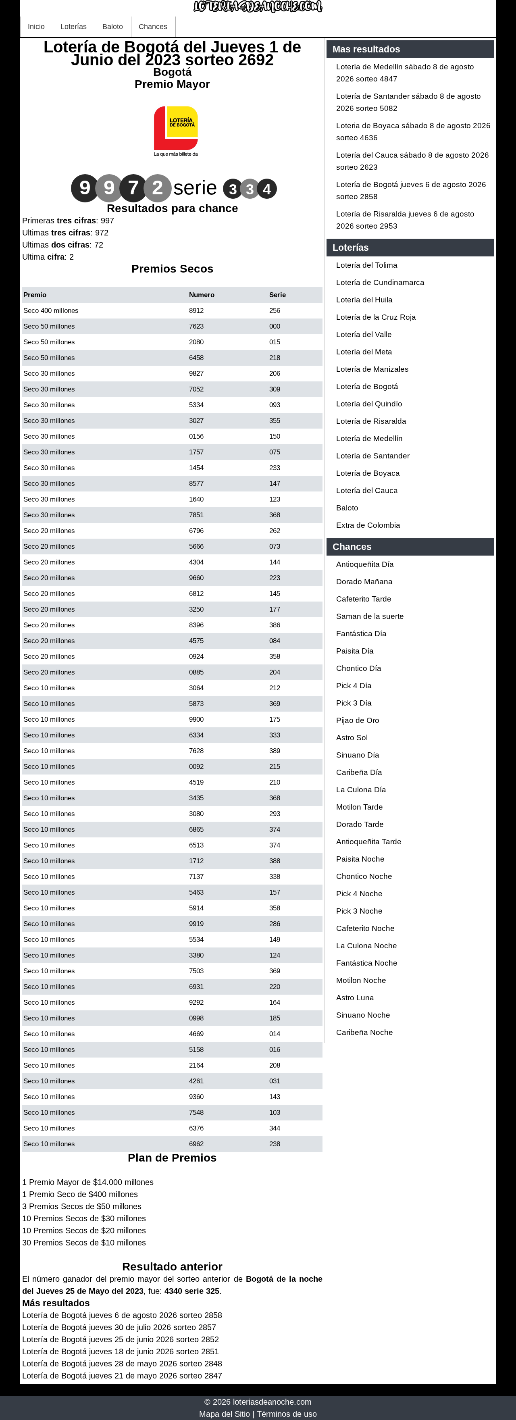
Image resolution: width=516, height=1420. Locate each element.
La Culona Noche (366, 945)
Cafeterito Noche (365, 928)
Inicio (36, 27)
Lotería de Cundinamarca (380, 282)
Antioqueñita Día (365, 564)
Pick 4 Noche (359, 893)
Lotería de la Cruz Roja (376, 317)
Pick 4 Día (354, 685)
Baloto (112, 27)
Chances (153, 27)
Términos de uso (287, 1414)
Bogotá (172, 72)
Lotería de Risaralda (371, 421)
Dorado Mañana (364, 581)
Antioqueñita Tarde (369, 841)
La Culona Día (361, 789)
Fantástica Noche (366, 963)
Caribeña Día (359, 772)
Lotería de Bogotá (367, 386)
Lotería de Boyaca (368, 473)
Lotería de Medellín (369, 438)
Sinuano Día (357, 755)
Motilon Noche (361, 980)
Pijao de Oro (357, 720)
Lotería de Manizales (372, 369)
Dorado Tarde (360, 824)
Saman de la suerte (370, 616)
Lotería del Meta (364, 352)
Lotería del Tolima (366, 265)
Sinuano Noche (363, 1015)
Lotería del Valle (364, 334)
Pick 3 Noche (359, 911)
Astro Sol (352, 737)
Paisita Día (355, 651)
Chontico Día (358, 668)
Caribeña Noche (364, 1032)
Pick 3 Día (354, 703)
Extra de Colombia (368, 525)
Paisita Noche (360, 859)
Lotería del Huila (364, 300)
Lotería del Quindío (369, 404)
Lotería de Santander (373, 456)
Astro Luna (355, 997)
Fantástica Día (361, 633)
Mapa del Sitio (224, 1414)
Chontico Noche (364, 876)
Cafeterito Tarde (363, 599)
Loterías (73, 27)
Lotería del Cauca (367, 490)
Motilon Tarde (359, 807)
